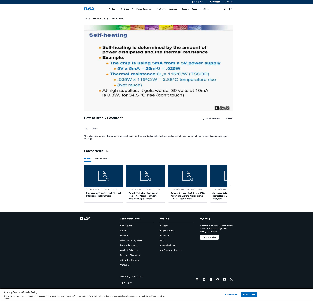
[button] (211, 118)
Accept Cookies (249, 294)
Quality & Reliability (129, 250)
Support (164, 225)
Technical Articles (101, 159)
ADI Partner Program (129, 260)
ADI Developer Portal (170, 250)
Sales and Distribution (130, 255)
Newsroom (125, 235)
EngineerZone (166, 230)
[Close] (309, 294)
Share (230, 118)
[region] (156, 294)
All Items (87, 159)
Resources (165, 235)
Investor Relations (128, 245)
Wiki (162, 240)
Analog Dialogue (167, 245)
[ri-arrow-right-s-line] (230, 185)
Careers (123, 230)
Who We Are (126, 225)
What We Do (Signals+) (131, 240)
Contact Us (125, 265)
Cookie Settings (231, 294)
